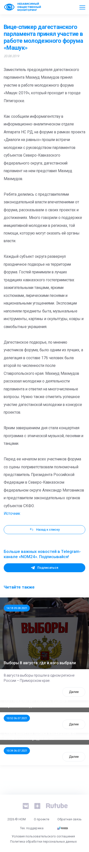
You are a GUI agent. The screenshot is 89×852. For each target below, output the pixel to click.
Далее (74, 692)
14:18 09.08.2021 (16, 608)
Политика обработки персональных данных (43, 841)
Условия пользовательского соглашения (43, 836)
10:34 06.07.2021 (16, 750)
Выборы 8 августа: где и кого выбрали (40, 663)
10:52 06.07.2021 (16, 718)
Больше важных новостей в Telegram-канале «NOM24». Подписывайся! (42, 554)
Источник (12, 513)
